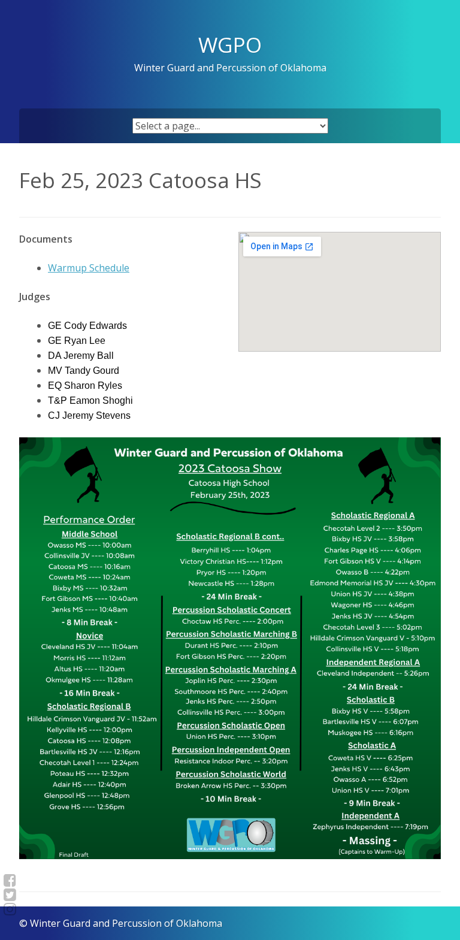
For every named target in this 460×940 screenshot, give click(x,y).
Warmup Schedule (88, 267)
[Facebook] (10, 880)
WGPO (230, 44)
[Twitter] (10, 894)
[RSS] (10, 909)
